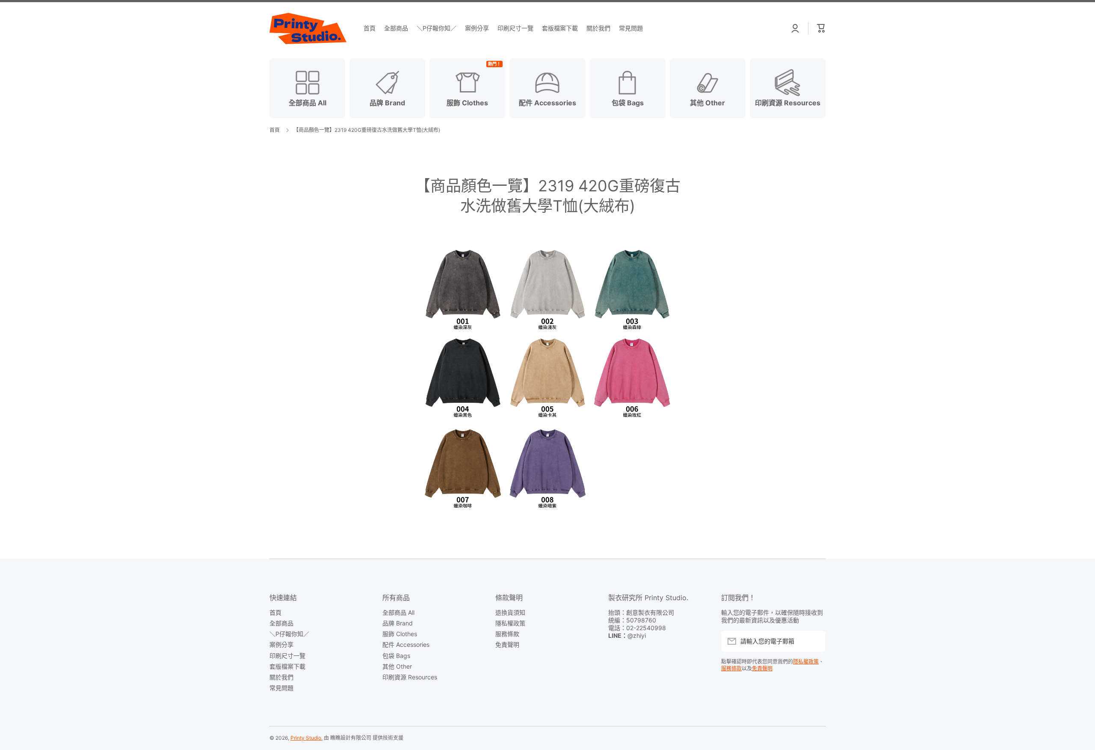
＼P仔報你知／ (289, 633)
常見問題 (281, 687)
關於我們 (281, 677)
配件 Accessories (405, 644)
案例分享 (281, 644)
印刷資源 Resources (409, 677)
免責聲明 (507, 644)
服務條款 (507, 633)
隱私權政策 (510, 623)
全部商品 (281, 623)
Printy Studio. (306, 738)
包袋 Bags (396, 655)
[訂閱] (815, 641)
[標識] (307, 28)
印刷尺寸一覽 (287, 655)
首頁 (274, 130)
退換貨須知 (510, 612)
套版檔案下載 (287, 666)
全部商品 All (398, 612)
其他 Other (397, 666)
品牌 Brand (397, 623)
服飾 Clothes (399, 633)
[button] (821, 28)
